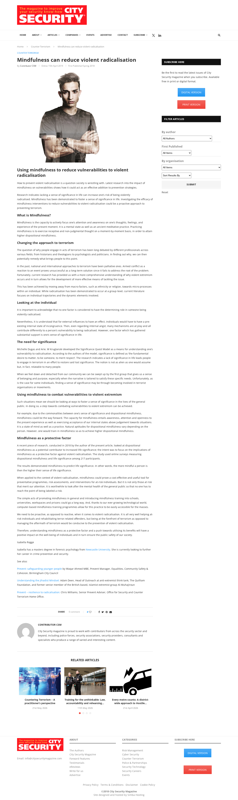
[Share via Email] (110, 612)
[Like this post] (92, 612)
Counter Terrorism (40, 46)
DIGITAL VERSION (191, 92)
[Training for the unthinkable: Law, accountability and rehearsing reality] (85, 681)
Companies (72, 34)
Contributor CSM (28, 65)
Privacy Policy (90, 784)
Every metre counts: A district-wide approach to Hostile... (130, 701)
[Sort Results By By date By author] (176, 175)
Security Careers (131, 771)
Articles (52, 34)
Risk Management (132, 750)
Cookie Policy (147, 784)
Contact (123, 34)
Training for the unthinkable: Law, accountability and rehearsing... (85, 701)
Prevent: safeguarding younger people (39, 568)
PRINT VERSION (191, 104)
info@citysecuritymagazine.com (43, 758)
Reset (165, 192)
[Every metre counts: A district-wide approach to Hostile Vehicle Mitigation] (130, 681)
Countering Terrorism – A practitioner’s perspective (40, 701)
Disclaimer (132, 784)
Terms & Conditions (112, 784)
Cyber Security (130, 754)
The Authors (77, 750)
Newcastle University (98, 549)
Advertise (106, 34)
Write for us (76, 771)
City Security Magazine (83, 754)
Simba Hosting (136, 795)
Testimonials (77, 762)
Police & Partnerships (134, 762)
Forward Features (80, 758)
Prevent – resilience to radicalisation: (38, 592)
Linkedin (160, 35)
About (35, 34)
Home (23, 34)
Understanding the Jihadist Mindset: (38, 580)
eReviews (75, 766)
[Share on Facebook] (99, 612)
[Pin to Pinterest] (107, 612)
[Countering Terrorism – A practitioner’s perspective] (40, 681)
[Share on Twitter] (103, 612)
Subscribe (139, 34)
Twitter (153, 35)
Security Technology (133, 766)
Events (90, 34)
